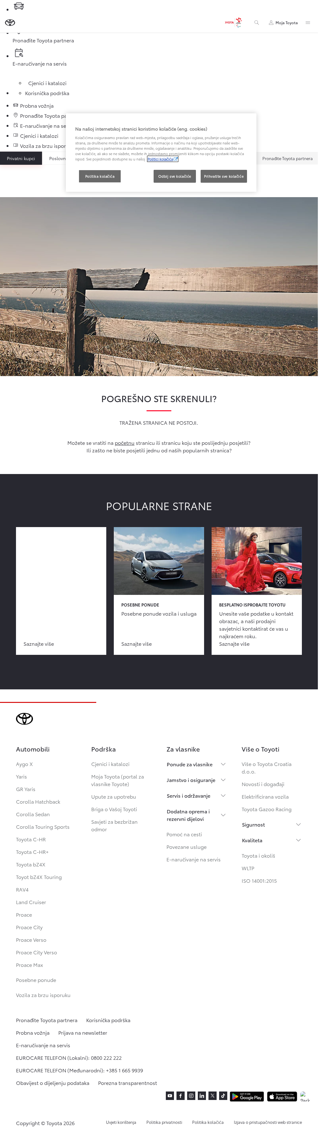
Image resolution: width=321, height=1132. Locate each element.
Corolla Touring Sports (43, 826)
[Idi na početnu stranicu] (10, 23)
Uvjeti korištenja (121, 1122)
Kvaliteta (252, 840)
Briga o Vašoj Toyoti (114, 808)
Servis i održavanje (188, 795)
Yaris (21, 776)
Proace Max (29, 964)
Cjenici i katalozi (110, 763)
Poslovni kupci (64, 158)
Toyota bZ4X (30, 864)
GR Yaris (25, 788)
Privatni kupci (21, 158)
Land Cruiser (31, 901)
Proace (24, 914)
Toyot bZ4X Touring (39, 876)
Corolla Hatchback (38, 801)
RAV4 (22, 889)
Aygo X (24, 763)
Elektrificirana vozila (265, 796)
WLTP (248, 867)
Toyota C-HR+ (32, 851)
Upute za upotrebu (113, 796)
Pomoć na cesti (184, 834)
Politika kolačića (208, 1122)
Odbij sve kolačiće (174, 176)
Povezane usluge (186, 846)
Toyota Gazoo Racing (267, 808)
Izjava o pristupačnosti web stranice (268, 1122)
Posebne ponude (36, 979)
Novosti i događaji (263, 783)
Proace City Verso (36, 952)
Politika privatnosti (164, 1122)
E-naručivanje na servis (193, 859)
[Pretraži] (256, 23)
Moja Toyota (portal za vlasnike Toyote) (117, 780)
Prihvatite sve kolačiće (224, 176)
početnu (124, 442)
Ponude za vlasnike (190, 764)
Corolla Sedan (33, 813)
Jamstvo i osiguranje (191, 779)
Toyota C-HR (31, 839)
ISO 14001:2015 (259, 880)
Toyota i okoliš (258, 855)
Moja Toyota (287, 22)
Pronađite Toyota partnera (287, 158)
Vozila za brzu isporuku (43, 994)
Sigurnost (253, 824)
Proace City (29, 926)
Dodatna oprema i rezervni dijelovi (188, 814)
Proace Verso (31, 939)
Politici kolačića (160, 158)
